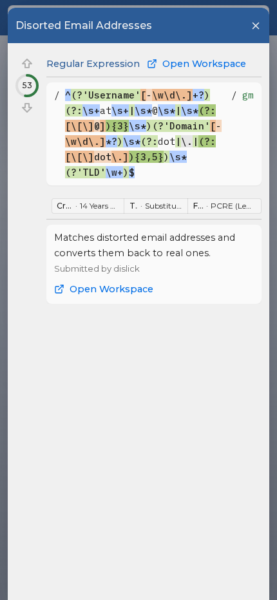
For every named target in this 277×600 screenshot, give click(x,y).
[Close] (256, 25)
